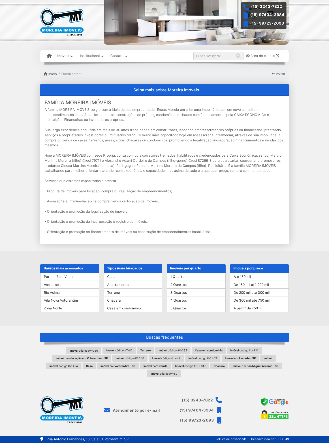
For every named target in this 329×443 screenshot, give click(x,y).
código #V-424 (63, 366)
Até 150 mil (242, 277)
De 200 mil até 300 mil (252, 292)
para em (82, 358)
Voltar (280, 74)
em (240, 358)
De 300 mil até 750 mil (252, 300)
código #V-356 (84, 350)
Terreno (113, 292)
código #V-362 (173, 350)
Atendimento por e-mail (136, 410)
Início (52, 74)
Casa (111, 277)
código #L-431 (244, 350)
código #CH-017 (190, 366)
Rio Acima (52, 292)
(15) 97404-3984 (267, 15)
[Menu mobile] (49, 56)
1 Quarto (177, 277)
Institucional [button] (90, 56)
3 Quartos (178, 292)
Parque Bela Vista (58, 277)
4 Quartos (178, 300)
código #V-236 (130, 358)
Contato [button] (117, 56)
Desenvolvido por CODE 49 (270, 439)
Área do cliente (263, 56)
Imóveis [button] (63, 56)
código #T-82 (119, 350)
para (155, 366)
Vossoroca (52, 285)
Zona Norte (53, 308)
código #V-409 (202, 358)
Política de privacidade (231, 439)
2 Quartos (178, 285)
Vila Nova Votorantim (61, 300)
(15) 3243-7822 (266, 6)
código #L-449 (166, 358)
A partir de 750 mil (248, 308)
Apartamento (118, 285)
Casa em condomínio (124, 308)
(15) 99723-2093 (267, 23)
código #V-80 (164, 373)
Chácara (114, 300)
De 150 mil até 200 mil (251, 285)
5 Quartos (178, 308)
